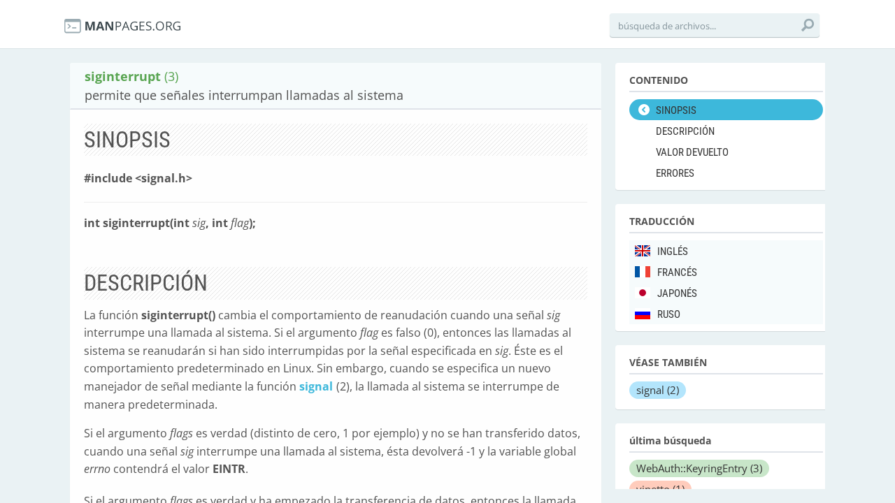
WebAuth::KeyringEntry (699, 468)
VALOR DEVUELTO (692, 152)
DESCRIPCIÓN (685, 131)
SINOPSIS (676, 110)
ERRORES (675, 173)
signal (316, 386)
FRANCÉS (677, 272)
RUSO (668, 314)
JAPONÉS (677, 293)
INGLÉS (672, 251)
